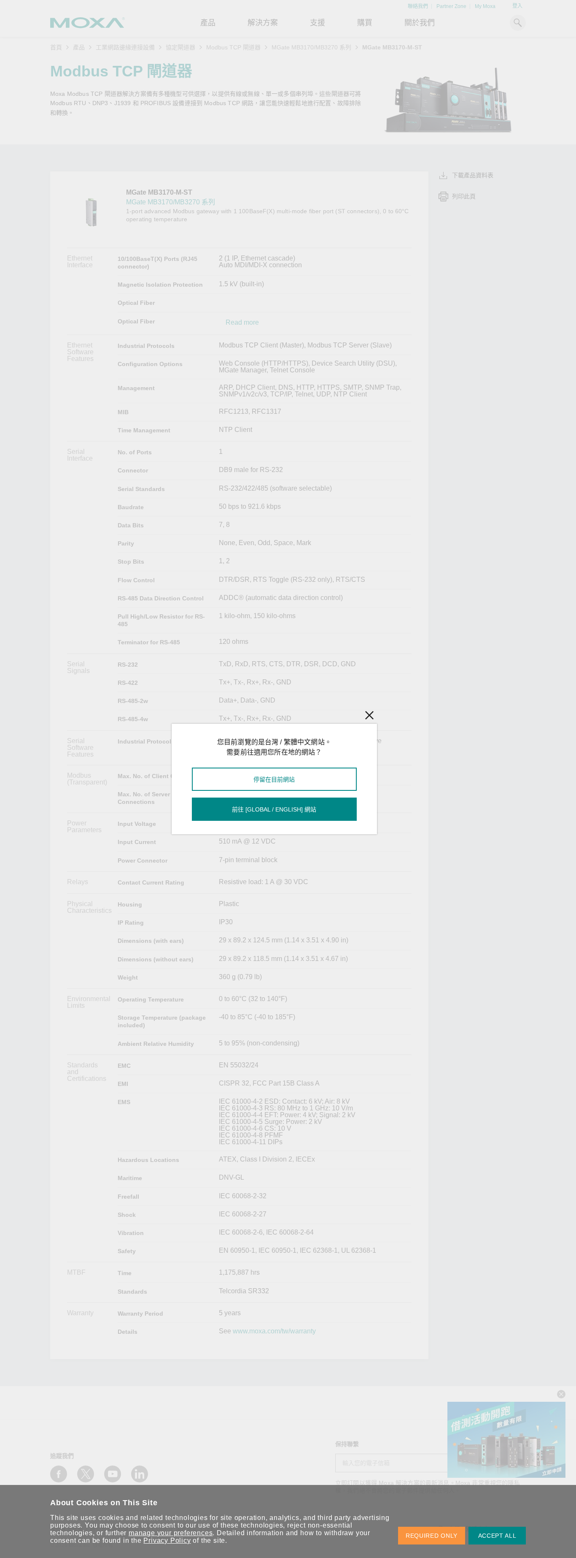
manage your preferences (171, 1532)
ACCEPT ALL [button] (497, 1535)
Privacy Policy (167, 1540)
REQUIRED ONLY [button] (432, 1535)
